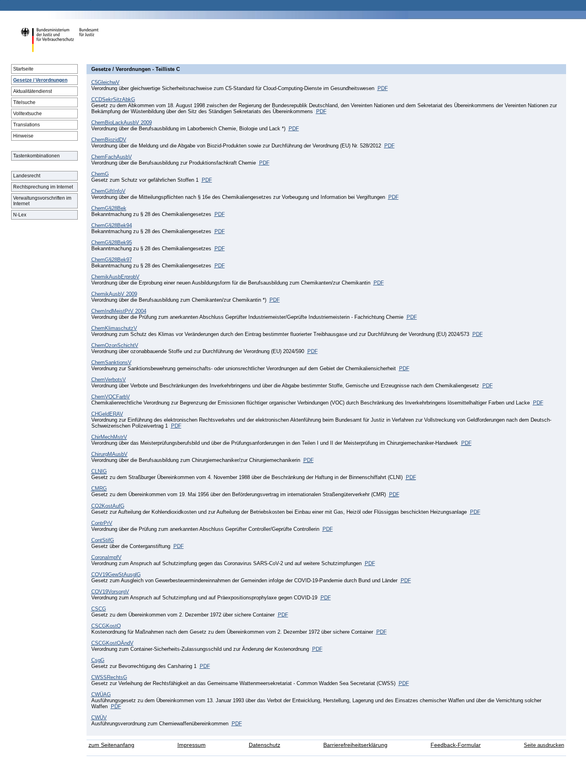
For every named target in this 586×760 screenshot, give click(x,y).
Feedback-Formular (456, 745)
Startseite (23, 69)
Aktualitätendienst (32, 91)
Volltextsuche (27, 113)
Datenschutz (264, 745)
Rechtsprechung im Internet (43, 187)
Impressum (191, 745)
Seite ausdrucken (544, 745)
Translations (26, 125)
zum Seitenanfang (111, 745)
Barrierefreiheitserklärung (355, 745)
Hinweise (23, 136)
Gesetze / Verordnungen (40, 80)
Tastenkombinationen (36, 156)
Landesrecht (26, 176)
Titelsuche (24, 102)
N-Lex (19, 215)
